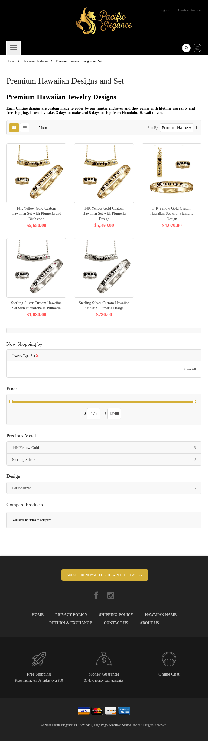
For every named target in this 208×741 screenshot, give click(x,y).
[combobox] (186, 48)
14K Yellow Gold (106, 447)
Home (10, 61)
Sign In (165, 10)
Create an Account (190, 10)
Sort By (153, 128)
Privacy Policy (71, 615)
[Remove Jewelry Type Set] (37, 356)
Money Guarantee (104, 674)
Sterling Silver (106, 459)
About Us (149, 623)
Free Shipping (39, 674)
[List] (24, 127)
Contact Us (116, 623)
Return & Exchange (70, 623)
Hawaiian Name (161, 615)
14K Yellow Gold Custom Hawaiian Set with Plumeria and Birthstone (36, 213)
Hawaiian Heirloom (35, 61)
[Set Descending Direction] (196, 127)
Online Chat (168, 674)
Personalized (106, 488)
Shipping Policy (116, 615)
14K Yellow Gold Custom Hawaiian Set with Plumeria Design (104, 213)
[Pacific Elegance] (104, 20)
